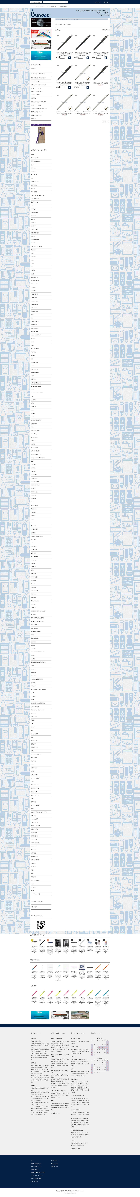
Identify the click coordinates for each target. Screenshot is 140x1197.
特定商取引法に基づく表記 (38, 1172)
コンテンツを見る (63, 6)
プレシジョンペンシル (72, 19)
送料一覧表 (34, 907)
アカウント (97, 2)
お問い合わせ (54, 1166)
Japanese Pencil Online (71, 1193)
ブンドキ (65, 1193)
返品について (34, 1169)
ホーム (57, 19)
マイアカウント (55, 1160)
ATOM (36, 1181)
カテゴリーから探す (40, 6)
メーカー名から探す (51, 6)
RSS (32, 1181)
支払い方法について (36, 1163)
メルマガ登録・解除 (36, 1178)
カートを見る (54, 1163)
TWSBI (63, 19)
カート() (106, 2)
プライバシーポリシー (36, 1175)
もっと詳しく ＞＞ (55, 1113)
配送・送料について (36, 1166)
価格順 (104, 29)
